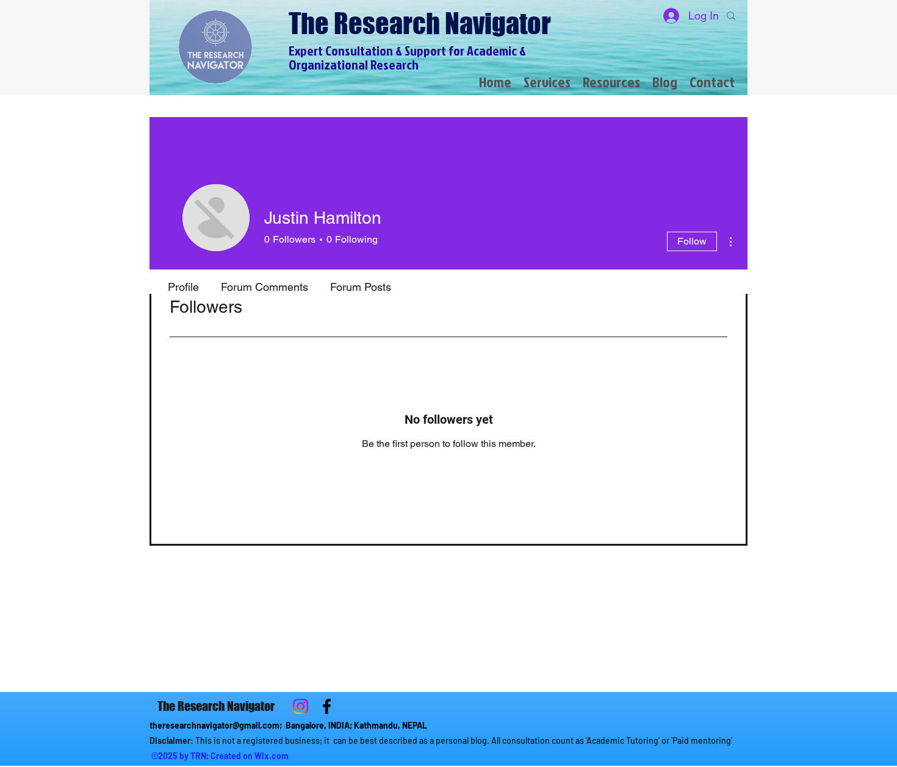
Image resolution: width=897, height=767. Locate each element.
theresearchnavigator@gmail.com (214, 725)
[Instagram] (300, 706)
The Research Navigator (420, 23)
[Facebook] (327, 706)
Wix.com (271, 756)
